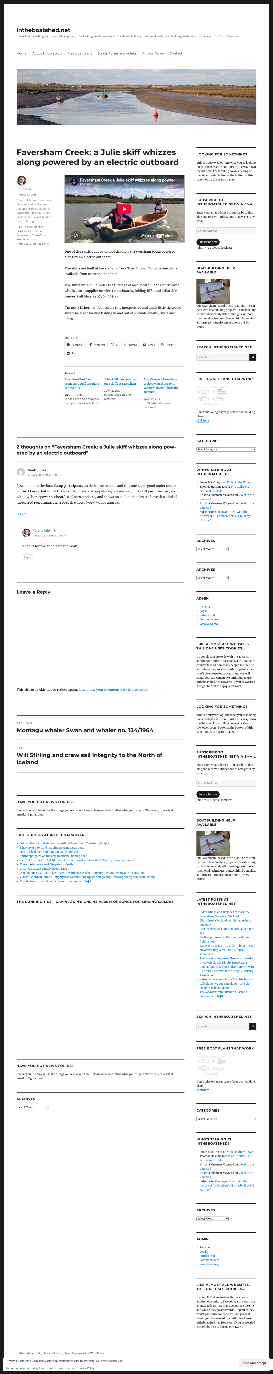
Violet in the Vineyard (240, 482)
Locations (23, 212)
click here (202, 420)
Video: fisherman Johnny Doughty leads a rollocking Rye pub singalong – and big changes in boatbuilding (87, 877)
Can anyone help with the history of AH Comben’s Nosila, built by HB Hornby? (227, 516)
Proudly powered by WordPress (84, 1353)
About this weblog (47, 53)
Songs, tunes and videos (117, 53)
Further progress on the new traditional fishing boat (53, 856)
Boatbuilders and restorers (34, 200)
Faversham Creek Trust (31, 235)
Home (22, 53)
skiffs (45, 243)
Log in (204, 611)
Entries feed (207, 615)
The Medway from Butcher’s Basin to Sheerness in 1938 (55, 881)
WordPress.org (209, 623)
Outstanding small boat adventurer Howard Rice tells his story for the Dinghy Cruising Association (82, 873)
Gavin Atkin (24, 189)
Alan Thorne (24, 226)
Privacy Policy (153, 53)
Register (205, 607)
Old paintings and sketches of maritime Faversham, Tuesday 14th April (65, 843)
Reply (22, 513)
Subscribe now (208, 242)
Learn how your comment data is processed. (113, 690)
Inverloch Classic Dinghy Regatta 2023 (44, 868)
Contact (175, 53)
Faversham (37, 231)
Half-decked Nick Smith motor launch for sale (49, 852)
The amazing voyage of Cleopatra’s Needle (46, 864)
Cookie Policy (86, 1368)
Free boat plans (79, 53)
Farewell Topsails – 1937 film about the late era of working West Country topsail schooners (78, 860)
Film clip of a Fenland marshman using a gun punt (52, 847)
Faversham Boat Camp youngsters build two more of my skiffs (82, 384)
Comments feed (210, 619)
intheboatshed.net (43, 30)
